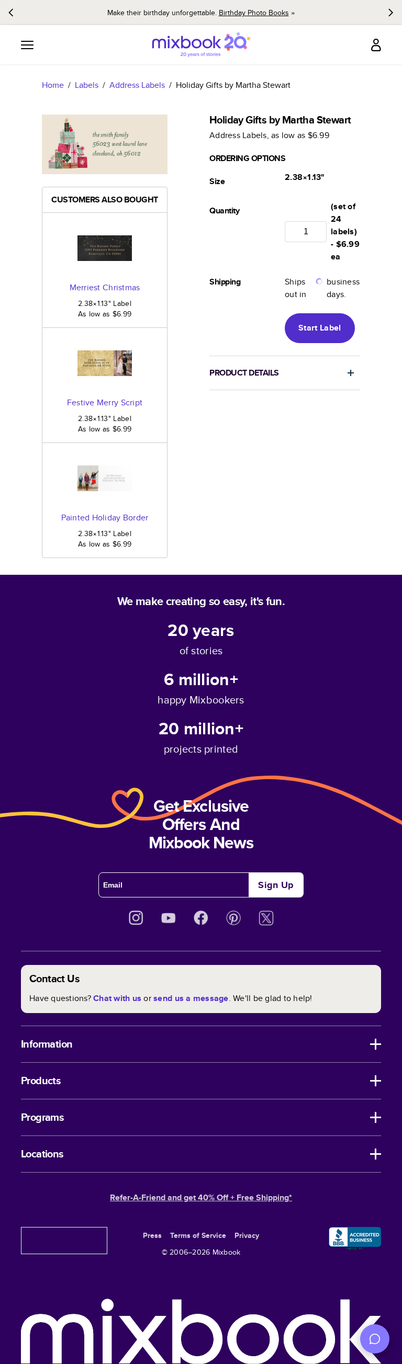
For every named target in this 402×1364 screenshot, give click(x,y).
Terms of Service (198, 1235)
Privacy (246, 1235)
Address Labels (137, 85)
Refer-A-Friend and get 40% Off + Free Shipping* (201, 1197)
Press (152, 1235)
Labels (86, 85)
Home (53, 85)
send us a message (190, 998)
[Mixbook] (201, 44)
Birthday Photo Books (254, 12)
